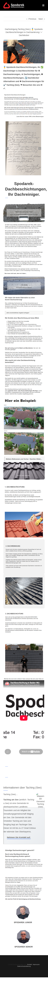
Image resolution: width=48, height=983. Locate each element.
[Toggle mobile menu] (43, 5)
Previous (32, 19)
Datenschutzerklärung (24, 966)
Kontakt (29, 964)
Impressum (36, 964)
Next (41, 19)
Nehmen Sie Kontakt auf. (19, 837)
